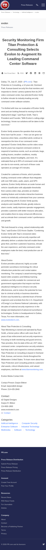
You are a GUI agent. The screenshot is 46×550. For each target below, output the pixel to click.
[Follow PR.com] (43, 544)
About (3, 519)
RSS (22, 73)
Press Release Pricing (9, 467)
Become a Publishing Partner (12, 526)
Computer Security (29, 423)
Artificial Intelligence (27, 12)
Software (18, 430)
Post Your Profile (7, 486)
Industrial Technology (30, 427)
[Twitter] (26, 73)
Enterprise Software (9, 427)
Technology (16, 12)
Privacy (4, 534)
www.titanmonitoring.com (32, 369)
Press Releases (5, 12)
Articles (4, 508)
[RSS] (18, 73)
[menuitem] (37, 5)
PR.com (27, 82)
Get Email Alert (9, 73)
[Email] (43, 73)
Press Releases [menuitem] (27, 5)
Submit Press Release (9, 464)
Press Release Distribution (11, 471)
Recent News (6, 497)
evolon (37, 12)
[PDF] (39, 73)
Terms (3, 530)
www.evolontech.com (10, 320)
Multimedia (5, 430)
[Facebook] (31, 73)
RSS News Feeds (7, 501)
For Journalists (6, 504)
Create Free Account (9, 482)
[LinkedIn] (35, 73)
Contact (7, 413)
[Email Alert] (2, 73)
